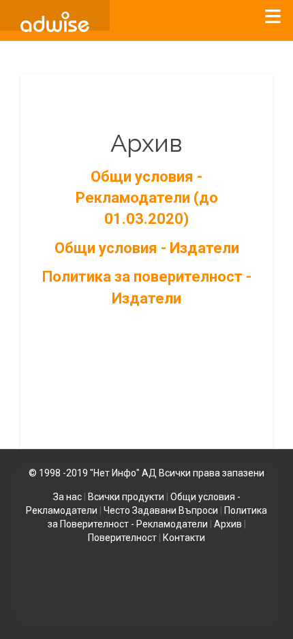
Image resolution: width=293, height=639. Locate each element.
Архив (228, 524)
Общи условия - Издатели (147, 248)
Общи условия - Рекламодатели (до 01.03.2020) (147, 198)
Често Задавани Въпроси (161, 510)
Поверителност (122, 537)
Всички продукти (126, 496)
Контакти (184, 537)
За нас (67, 496)
